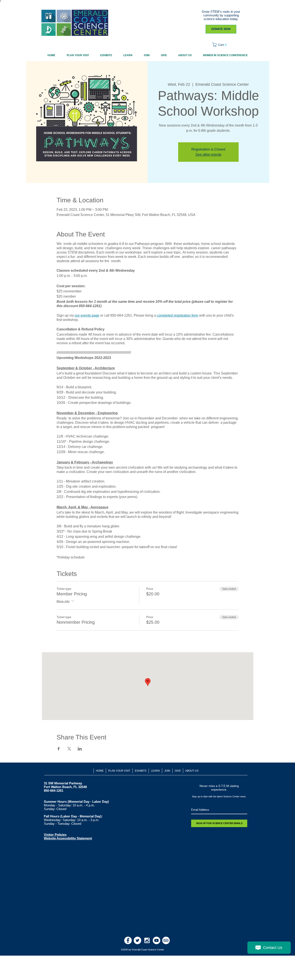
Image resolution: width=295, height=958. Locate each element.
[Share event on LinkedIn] (80, 748)
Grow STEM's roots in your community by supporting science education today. (221, 15)
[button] (220, 45)
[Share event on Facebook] (59, 748)
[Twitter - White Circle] (137, 940)
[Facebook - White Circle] (128, 940)
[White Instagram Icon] (147, 940)
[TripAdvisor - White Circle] (166, 940)
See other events (208, 154)
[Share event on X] (69, 748)
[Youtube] (156, 940)
